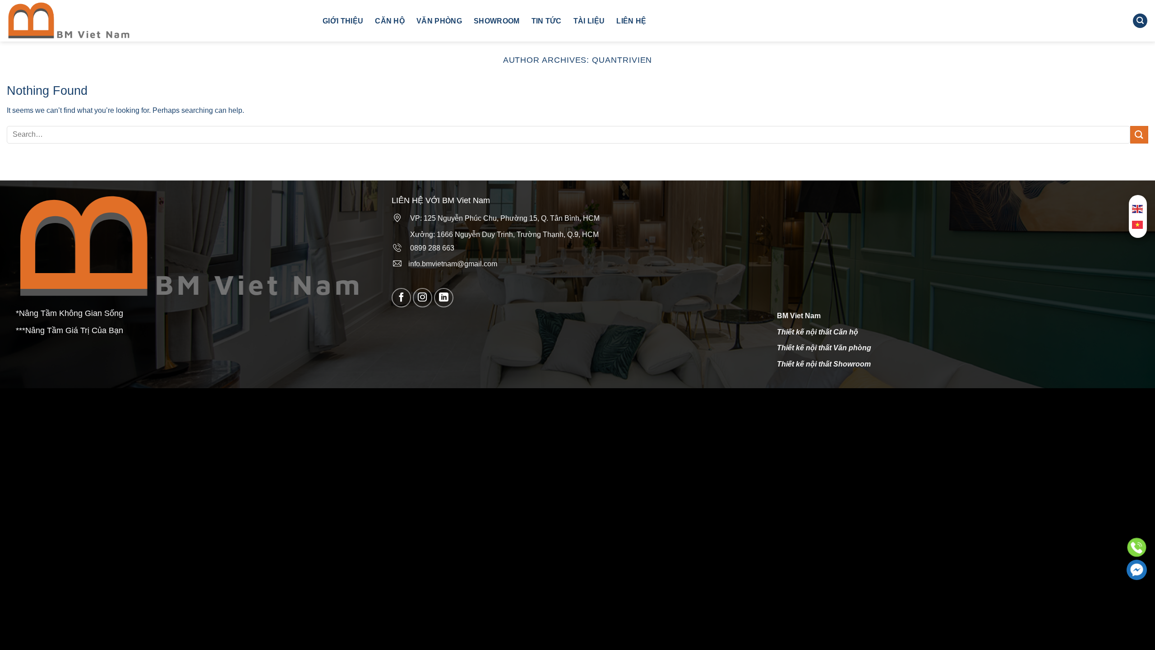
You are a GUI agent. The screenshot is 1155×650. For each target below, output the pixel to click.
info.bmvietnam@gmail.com (450, 264)
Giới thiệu (343, 21)
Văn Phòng (439, 21)
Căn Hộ (390, 21)
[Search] (1140, 21)
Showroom (497, 21)
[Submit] (1139, 135)
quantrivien (622, 60)
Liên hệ (631, 21)
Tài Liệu (589, 21)
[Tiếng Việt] (1138, 225)
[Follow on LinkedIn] (443, 297)
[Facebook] (1137, 570)
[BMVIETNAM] (158, 21)
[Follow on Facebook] (401, 297)
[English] (1138, 208)
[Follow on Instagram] (422, 297)
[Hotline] (1137, 547)
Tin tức (546, 21)
